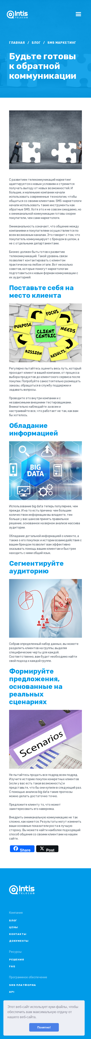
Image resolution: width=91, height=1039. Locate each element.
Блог (36, 43)
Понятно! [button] (44, 1027)
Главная (17, 43)
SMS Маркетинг (61, 43)
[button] (38, 1017)
